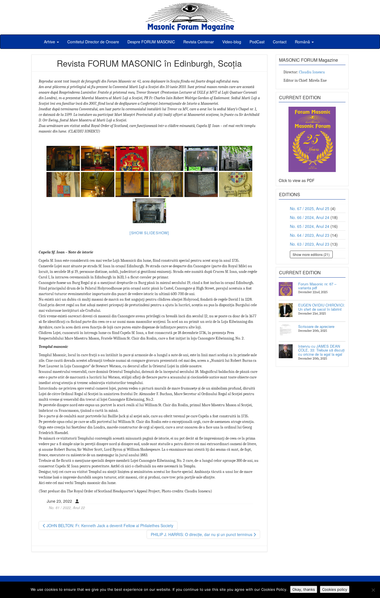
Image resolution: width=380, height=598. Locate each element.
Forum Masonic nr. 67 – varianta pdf (317, 285)
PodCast (257, 41)
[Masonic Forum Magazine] (190, 5)
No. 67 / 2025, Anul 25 (309, 208)
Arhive (50, 41)
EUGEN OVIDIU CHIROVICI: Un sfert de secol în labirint (321, 307)
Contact (280, 41)
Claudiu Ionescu (312, 72)
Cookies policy (334, 589)
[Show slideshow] (149, 232)
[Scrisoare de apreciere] (286, 331)
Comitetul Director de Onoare (93, 41)
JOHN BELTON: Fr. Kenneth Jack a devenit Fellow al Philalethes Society (109, 525)
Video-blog (231, 41)
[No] (373, 590)
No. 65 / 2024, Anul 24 (309, 226)
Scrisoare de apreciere (316, 326)
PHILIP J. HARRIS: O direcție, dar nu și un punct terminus (202, 534)
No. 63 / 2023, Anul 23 (309, 244)
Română (303, 41)
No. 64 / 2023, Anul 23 (309, 235)
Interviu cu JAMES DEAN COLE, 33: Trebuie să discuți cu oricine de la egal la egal (321, 350)
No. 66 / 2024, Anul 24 (309, 217)
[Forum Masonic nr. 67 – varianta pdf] (286, 289)
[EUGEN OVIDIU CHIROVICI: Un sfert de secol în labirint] (286, 310)
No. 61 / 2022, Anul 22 (67, 507)
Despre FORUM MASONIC (151, 41)
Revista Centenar (198, 41)
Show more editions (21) (311, 254)
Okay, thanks (303, 589)
